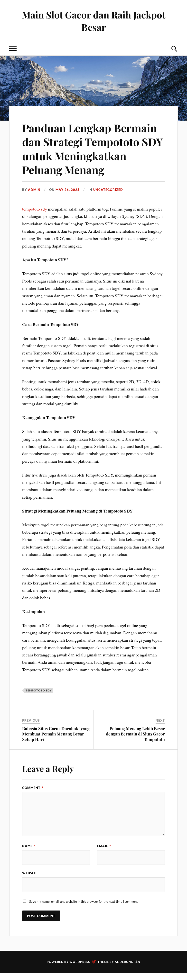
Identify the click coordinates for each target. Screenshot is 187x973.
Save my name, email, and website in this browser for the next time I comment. (84, 901)
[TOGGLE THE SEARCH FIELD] (174, 48)
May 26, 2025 (68, 190)
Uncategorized (108, 190)
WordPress (79, 962)
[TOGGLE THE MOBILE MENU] (13, 48)
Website (29, 873)
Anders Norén (127, 962)
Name (29, 846)
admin (34, 190)
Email (104, 846)
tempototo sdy (34, 209)
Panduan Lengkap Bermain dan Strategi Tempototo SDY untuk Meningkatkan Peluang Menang (92, 149)
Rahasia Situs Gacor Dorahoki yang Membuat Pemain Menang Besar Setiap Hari (56, 734)
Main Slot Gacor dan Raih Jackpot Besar (93, 21)
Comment (32, 788)
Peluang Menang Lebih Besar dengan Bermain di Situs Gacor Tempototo (135, 734)
